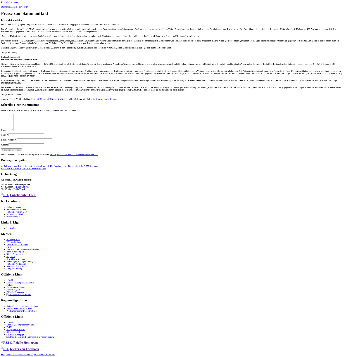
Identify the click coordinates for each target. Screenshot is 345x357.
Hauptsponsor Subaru (15, 287)
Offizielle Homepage (15, 292)
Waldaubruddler (13, 217)
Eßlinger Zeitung (13, 242)
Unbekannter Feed (23, 195)
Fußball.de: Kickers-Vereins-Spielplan (22, 249)
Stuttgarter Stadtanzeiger (16, 266)
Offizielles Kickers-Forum (42, 337)
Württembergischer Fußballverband (21, 311)
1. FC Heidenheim (95, 99)
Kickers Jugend (13, 290)
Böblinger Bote (13, 239)
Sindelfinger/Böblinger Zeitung (19, 261)
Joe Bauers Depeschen (16, 209)
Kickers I (65, 99)
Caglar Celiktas (110, 99)
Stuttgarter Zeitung (14, 269)
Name (4, 135)
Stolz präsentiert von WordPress (41, 354)
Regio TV (10, 256)
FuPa (8, 247)
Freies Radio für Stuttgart (17, 244)
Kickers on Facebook (24, 349)
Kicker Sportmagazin (15, 254)
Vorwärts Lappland (14, 214)
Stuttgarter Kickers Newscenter (14, 7)
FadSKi (9, 285)
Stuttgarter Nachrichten (16, 264)
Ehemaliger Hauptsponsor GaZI (20, 282)
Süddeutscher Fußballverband (19, 308)
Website (4, 145)
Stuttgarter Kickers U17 (16, 212)
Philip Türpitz (19, 189)
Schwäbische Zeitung (15, 259)
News (72, 99)
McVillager (11, 99)
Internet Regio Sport (15, 252)
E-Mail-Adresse (8, 140)
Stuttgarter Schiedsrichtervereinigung (22, 306)
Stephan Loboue (21, 187)
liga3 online (11, 228)
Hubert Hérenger (13, 207)
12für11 (9, 280)
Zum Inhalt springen (9, 2)
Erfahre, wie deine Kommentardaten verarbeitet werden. (74, 154)
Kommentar (7, 130)
